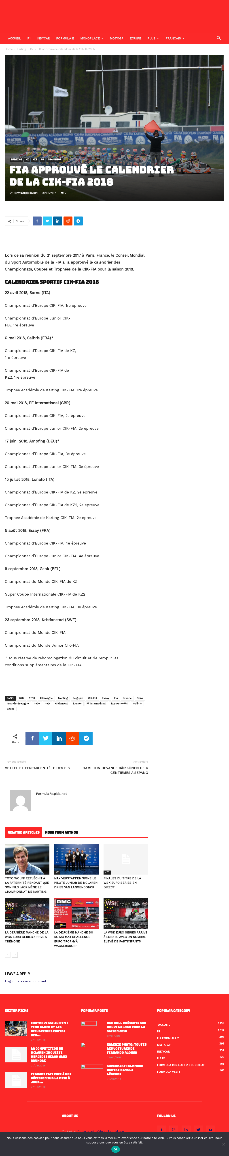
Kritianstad (61, 703)
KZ (32, 49)
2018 (32, 698)
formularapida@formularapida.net (101, 1131)
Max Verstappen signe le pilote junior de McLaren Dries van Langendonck (76, 883)
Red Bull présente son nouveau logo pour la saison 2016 (126, 1027)
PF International (96, 703)
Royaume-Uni (119, 703)
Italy (47, 703)
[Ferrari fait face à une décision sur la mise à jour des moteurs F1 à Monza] (16, 1080)
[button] (218, 38)
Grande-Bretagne (18, 703)
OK (42, 160)
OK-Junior (54, 160)
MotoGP (116, 38)
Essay (105, 698)
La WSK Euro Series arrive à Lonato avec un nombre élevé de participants (125, 937)
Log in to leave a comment (25, 981)
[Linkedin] (186, 1130)
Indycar (43, 38)
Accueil (14, 38)
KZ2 (35, 160)
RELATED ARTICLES (24, 832)
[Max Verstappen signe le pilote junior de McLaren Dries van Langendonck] (76, 859)
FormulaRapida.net (25, 192)
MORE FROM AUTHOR (61, 832)
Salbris (137, 703)
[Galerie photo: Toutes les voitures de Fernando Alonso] (92, 1050)
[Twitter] (198, 1130)
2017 (21, 698)
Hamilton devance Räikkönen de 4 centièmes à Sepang (115, 770)
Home (9, 49)
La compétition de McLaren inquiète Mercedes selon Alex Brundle (49, 1054)
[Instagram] (173, 1130)
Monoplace (90, 38)
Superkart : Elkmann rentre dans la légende (125, 1070)
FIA (116, 698)
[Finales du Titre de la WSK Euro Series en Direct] (126, 859)
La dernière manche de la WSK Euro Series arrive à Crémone (26, 937)
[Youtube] (210, 1130)
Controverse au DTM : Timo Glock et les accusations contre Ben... (49, 1029)
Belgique (78, 698)
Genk (140, 698)
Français (173, 38)
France (127, 698)
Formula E (65, 38)
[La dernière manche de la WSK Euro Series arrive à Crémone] (27, 913)
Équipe (135, 38)
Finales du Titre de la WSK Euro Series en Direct (122, 883)
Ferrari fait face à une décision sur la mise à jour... (51, 1078)
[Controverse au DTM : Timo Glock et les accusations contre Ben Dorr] (16, 1028)
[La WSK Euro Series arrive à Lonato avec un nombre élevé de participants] (126, 913)
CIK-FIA (92, 698)
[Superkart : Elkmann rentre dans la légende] (92, 1072)
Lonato (77, 703)
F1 (28, 38)
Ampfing (63, 698)
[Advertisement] (76, 240)
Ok (116, 1149)
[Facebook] (161, 1130)
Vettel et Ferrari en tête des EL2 (37, 768)
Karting (21, 49)
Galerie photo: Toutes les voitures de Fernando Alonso (126, 1048)
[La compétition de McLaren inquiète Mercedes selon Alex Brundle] (16, 1054)
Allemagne (46, 698)
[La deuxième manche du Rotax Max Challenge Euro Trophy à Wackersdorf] (76, 913)
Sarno (11, 709)
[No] (223, 1144)
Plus (151, 38)
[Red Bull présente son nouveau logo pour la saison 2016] (89, 1029)
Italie (37, 703)
